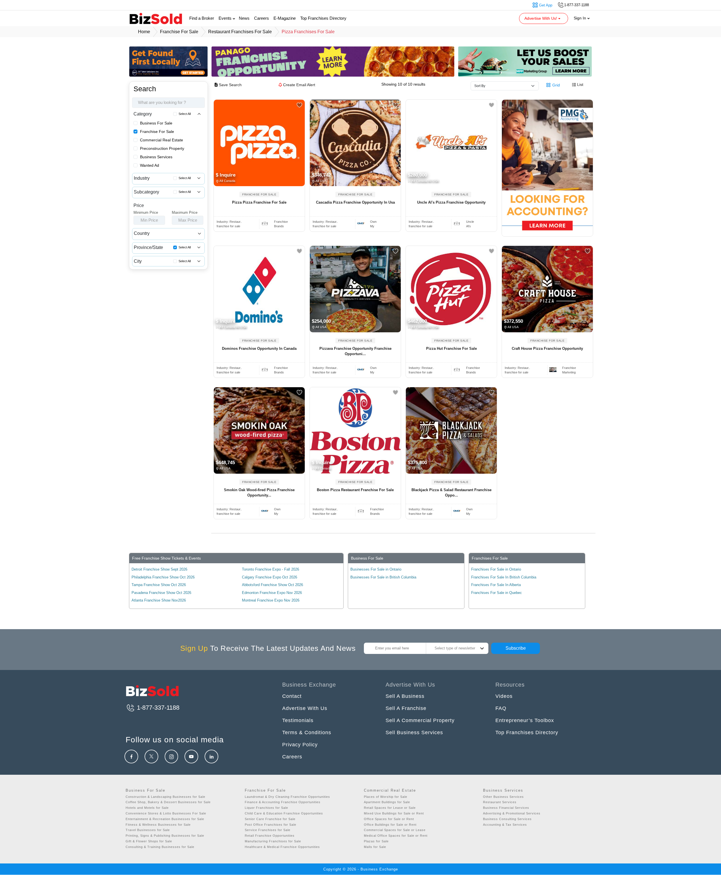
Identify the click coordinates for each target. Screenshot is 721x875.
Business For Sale (156, 123)
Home (144, 31)
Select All (185, 113)
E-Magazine (284, 18)
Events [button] (226, 18)
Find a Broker (201, 18)
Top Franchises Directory (323, 18)
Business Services (156, 157)
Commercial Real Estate (161, 140)
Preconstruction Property (162, 148)
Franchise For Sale (157, 131)
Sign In (580, 18)
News (244, 18)
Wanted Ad (149, 165)
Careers (261, 18)
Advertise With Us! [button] (541, 18)
